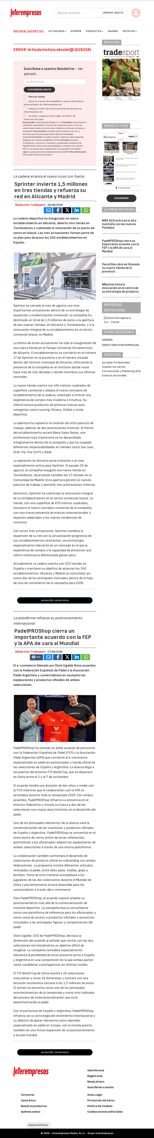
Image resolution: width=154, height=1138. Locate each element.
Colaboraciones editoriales (105, 1112)
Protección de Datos (100, 1100)
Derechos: (66, 140)
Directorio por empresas (120, 345)
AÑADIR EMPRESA (38, 1125)
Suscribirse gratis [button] (110, 12)
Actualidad (56, 31)
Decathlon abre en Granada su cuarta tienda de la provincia (121, 268)
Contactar (28, 1095)
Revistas (129, 31)
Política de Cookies (99, 1106)
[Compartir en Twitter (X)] (67, 210)
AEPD (66, 152)
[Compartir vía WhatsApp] (85, 210)
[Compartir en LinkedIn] (76, 210)
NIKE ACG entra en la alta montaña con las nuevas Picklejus (119, 224)
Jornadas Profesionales (116, 362)
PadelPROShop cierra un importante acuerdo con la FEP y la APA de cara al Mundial (120, 246)
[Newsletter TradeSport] (121, 158)
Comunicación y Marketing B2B (121, 371)
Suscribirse (121, 198)
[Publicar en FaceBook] (57, 210)
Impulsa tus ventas (113, 367)
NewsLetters (95, 1082)
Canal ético (28, 1100)
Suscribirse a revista (100, 1087)
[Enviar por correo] (48, 210)
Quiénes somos (30, 1112)
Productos (93, 31)
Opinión (76, 31)
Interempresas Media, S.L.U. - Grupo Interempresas (82, 1133)
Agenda (113, 31)
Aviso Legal (54, 116)
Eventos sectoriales (114, 375)
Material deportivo (29, 31)
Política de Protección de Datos (37, 155)
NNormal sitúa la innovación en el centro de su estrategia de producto (120, 288)
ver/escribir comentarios (55, 600)
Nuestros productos (34, 1106)
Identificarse (95, 1070)
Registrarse (95, 1076)
